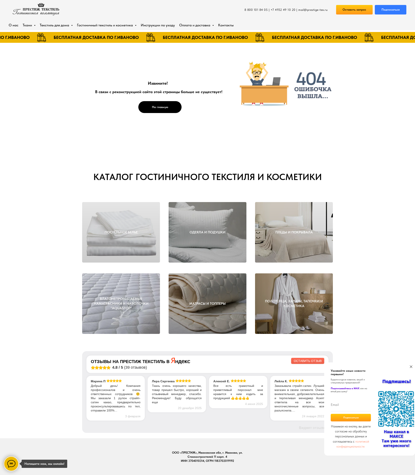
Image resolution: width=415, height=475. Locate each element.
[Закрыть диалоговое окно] (411, 366)
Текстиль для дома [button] (55, 25)
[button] (354, 10)
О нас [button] (13, 25)
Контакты (226, 25)
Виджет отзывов (313, 428)
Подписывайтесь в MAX (345, 388)
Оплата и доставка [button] (195, 25)
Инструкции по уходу (158, 25)
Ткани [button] (28, 25)
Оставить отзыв (308, 361)
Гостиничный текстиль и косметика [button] (105, 25)
